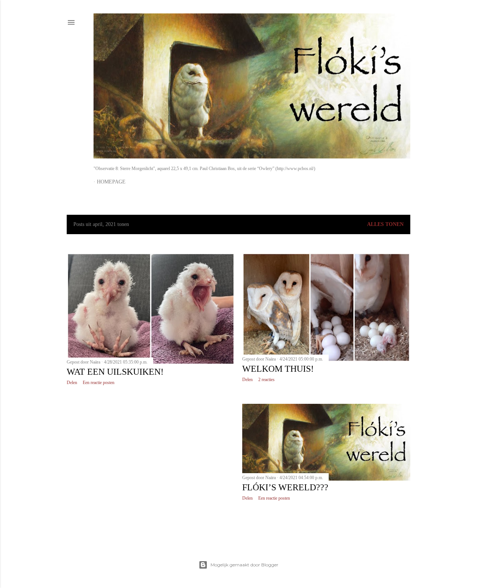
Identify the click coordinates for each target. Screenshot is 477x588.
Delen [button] (72, 382)
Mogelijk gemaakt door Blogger (244, 564)
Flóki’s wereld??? (285, 487)
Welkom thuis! (278, 369)
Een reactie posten (98, 382)
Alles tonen (385, 224)
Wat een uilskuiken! (115, 372)
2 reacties (266, 379)
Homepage (111, 182)
